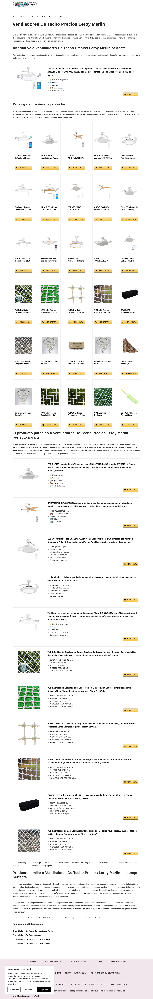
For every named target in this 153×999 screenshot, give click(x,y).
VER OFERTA (132, 94)
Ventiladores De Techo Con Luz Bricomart (33, 939)
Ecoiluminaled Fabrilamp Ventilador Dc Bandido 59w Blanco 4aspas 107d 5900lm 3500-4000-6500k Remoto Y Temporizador (91, 579)
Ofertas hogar (25, 17)
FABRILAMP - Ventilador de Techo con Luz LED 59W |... (49, 157)
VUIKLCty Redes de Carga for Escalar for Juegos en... (23, 363)
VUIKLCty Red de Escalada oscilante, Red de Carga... (49, 311)
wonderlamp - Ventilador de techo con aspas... (76, 260)
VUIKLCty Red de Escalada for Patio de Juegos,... (102, 311)
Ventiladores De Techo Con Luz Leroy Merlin (34, 931)
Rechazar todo (29, 990)
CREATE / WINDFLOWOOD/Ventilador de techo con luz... (76, 157)
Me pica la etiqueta (91, 893)
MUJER (68, 973)
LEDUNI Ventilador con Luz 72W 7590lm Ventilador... (103, 157)
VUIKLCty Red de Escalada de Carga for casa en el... (76, 311)
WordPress (38, 996)
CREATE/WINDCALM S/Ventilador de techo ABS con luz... (102, 208)
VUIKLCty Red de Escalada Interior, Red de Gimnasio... (49, 414)
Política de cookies (78, 961)
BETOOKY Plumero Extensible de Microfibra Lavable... (129, 414)
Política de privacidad (53, 961)
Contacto (98, 961)
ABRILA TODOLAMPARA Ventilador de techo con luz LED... (102, 260)
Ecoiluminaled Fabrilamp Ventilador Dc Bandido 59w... (129, 157)
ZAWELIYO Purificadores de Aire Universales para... (128, 311)
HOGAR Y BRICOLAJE (118, 984)
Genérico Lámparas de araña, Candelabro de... (49, 363)
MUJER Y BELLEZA (78, 984)
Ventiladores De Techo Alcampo (28, 935)
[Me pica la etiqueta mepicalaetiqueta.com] (25, 4)
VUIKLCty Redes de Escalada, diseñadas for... (76, 414)
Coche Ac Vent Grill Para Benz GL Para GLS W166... (76, 363)
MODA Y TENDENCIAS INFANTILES (104, 973)
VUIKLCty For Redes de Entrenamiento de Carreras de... (101, 414)
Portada (15, 17)
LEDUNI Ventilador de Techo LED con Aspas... (22, 157)
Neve (15, 996)
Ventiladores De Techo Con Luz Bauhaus (32, 944)
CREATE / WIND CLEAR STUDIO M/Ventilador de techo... (74, 208)
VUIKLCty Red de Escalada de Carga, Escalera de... (23, 311)
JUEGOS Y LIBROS (97, 984)
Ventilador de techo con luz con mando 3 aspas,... (23, 208)
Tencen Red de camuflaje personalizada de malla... (128, 363)
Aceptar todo (44, 990)
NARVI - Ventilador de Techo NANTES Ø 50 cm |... (22, 260)
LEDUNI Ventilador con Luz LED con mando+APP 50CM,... (49, 208)
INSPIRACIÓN (80, 973)
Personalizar (14, 990)
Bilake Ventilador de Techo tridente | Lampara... (129, 208)
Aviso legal (31, 961)
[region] (29, 980)
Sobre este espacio (118, 961)
